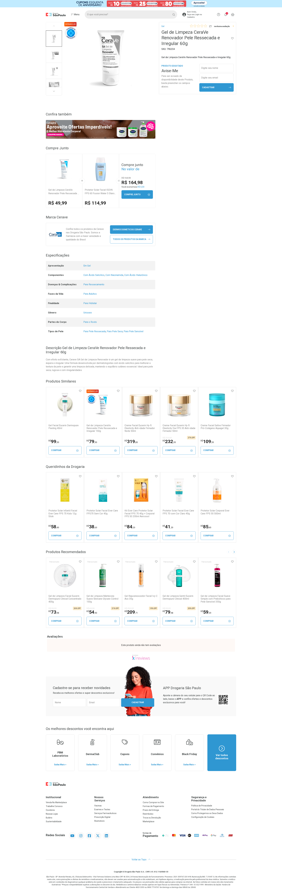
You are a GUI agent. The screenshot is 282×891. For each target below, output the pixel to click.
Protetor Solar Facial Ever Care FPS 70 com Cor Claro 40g (178, 512)
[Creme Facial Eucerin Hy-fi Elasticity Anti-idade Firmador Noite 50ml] (141, 405)
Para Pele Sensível (133, 331)
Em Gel (87, 265)
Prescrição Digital (102, 817)
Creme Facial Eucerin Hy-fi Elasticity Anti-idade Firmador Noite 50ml (140, 428)
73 (53, 612)
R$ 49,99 (57, 203)
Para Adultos (90, 293)
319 (131, 441)
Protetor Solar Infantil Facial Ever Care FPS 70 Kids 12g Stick (62, 513)
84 (130, 526)
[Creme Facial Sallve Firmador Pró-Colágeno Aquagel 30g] (217, 405)
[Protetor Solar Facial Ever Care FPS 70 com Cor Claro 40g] (179, 490)
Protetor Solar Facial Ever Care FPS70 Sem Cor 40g (102, 512)
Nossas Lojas (52, 814)
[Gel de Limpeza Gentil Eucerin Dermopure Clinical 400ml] (179, 575)
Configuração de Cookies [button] (202, 817)
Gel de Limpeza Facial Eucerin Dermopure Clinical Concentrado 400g (64, 599)
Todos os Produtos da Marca (129, 239)
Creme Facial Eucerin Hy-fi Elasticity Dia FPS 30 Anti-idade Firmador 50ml (179, 428)
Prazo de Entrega (151, 810)
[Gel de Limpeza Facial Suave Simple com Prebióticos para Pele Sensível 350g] (217, 575)
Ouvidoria (50, 810)
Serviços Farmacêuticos (105, 813)
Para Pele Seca (115, 331)
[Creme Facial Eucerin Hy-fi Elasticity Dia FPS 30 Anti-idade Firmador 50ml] (179, 405)
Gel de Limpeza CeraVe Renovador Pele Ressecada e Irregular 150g (102, 428)
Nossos (99, 799)
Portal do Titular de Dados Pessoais (207, 809)
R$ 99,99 (52, 608)
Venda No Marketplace (56, 802)
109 (207, 441)
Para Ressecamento (93, 284)
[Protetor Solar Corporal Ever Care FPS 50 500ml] (217, 490)
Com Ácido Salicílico (93, 275)
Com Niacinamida (114, 275)
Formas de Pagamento (153, 806)
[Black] (141, 3)
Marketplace (148, 821)
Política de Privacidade (201, 805)
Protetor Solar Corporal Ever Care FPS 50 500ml (215, 512)
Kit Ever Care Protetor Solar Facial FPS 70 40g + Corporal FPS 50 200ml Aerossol (140, 513)
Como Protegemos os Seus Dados (207, 813)
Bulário (49, 817)
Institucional (53, 797)
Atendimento (151, 797)
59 (206, 612)
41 (168, 526)
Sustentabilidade (54, 821)
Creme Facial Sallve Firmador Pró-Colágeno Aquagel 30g (216, 427)
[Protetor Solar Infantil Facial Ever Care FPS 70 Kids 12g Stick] (65, 490)
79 (92, 441)
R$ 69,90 (91, 608)
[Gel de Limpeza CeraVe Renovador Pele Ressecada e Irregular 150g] (103, 405)
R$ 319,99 (167, 438)
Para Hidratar (90, 303)
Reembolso (148, 814)
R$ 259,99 (129, 608)
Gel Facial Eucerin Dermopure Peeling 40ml (63, 427)
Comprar (56, 450)
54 (92, 612)
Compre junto (132, 194)
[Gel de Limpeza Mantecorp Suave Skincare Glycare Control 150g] (103, 575)
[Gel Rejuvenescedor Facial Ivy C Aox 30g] (141, 575)
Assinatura (99, 821)
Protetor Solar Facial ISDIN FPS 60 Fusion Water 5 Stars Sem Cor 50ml (99, 191)
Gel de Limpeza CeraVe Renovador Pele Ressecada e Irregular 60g (63, 191)
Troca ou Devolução (152, 817)
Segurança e (199, 799)
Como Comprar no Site (153, 802)
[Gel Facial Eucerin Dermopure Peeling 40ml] (65, 405)
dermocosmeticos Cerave (127, 229)
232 (169, 441)
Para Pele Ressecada (94, 331)
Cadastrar (208, 87)
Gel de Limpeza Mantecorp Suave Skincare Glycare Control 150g (102, 599)
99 (53, 441)
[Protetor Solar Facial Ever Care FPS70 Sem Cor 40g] (103, 490)
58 (53, 526)
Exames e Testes (102, 809)
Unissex (87, 312)
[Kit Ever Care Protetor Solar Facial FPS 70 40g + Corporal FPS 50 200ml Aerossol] (141, 490)
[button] (54, 39)
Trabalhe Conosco (54, 806)
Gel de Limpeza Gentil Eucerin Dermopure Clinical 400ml (178, 597)
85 (206, 526)
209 (131, 612)
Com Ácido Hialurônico (135, 275)
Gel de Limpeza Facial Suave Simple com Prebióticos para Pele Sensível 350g (215, 599)
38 (92, 526)
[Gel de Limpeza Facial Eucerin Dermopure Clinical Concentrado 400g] (65, 575)
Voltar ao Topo (139, 859)
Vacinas (98, 805)
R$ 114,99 (95, 203)
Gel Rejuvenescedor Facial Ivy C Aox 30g (141, 597)
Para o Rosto (90, 322)
